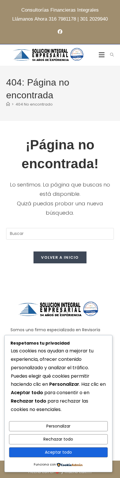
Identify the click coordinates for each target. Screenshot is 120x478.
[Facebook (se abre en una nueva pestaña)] (60, 32)
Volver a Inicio (60, 257)
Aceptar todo (58, 452)
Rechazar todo (58, 439)
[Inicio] (8, 104)
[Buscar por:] (110, 55)
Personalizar (58, 426)
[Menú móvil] (102, 55)
